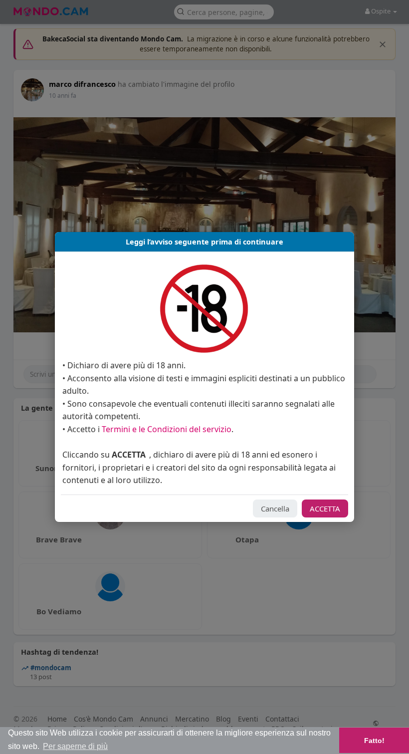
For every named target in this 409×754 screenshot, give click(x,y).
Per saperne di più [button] (75, 746)
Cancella (275, 508)
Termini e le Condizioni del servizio (166, 429)
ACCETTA (325, 508)
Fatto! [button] (374, 741)
